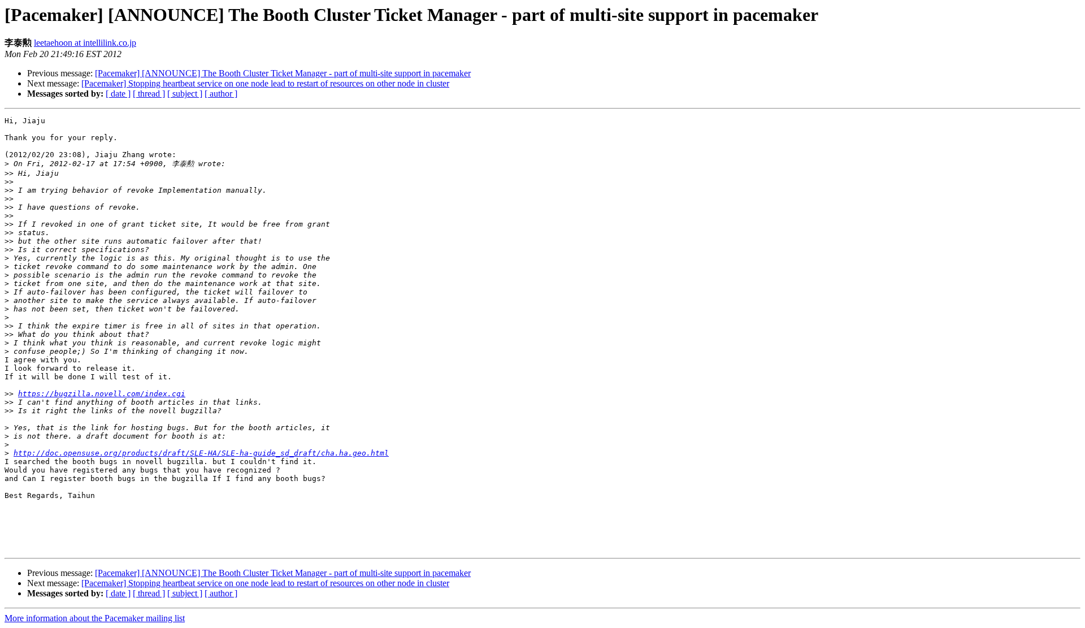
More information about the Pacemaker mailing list (95, 618)
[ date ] (118, 93)
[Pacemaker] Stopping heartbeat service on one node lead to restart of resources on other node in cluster (265, 83)
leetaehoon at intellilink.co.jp (85, 42)
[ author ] (221, 93)
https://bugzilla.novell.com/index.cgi (101, 393)
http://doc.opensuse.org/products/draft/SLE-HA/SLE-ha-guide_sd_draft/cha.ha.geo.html (201, 453)
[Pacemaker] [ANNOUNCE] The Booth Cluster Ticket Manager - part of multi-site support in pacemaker (283, 73)
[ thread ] (149, 93)
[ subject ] (184, 93)
